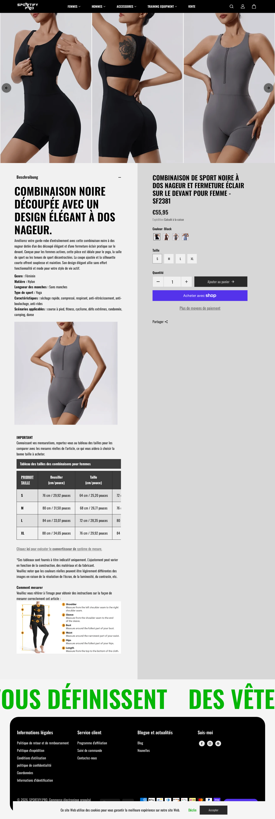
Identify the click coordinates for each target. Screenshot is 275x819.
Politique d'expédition (30, 750)
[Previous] (6, 88)
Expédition (158, 219)
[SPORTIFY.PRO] (27, 6)
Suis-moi (205, 733)
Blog (140, 742)
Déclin (192, 810)
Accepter (213, 810)
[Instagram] (210, 743)
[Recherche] (232, 6)
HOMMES (97, 6)
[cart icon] (254, 6)
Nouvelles (144, 750)
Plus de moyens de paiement (200, 308)
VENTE (191, 6)
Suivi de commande (89, 750)
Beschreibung (27, 177)
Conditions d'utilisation (31, 757)
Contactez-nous (87, 757)
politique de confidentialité (34, 765)
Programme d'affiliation (92, 742)
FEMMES (72, 6)
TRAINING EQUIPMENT (161, 6)
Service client (89, 733)
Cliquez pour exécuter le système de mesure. (59, 548)
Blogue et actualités (155, 733)
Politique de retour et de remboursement (43, 742)
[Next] (268, 88)
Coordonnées (25, 772)
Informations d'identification (35, 780)
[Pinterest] (218, 743)
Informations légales (35, 733)
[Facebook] (202, 743)
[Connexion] (243, 6)
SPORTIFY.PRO (38, 799)
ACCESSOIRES (125, 6)
